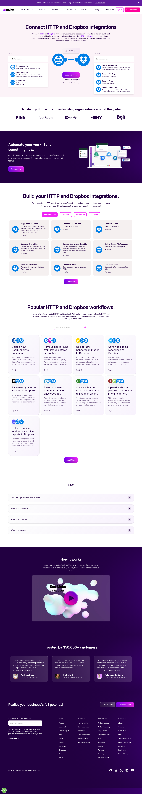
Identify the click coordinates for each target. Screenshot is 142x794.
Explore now (100, 3)
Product (61, 723)
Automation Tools (84, 742)
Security (101, 754)
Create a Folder (108, 81)
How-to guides (83, 723)
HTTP (42, 34)
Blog (99, 738)
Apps (60, 734)
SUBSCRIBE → (14, 738)
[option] (28, 67)
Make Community (104, 727)
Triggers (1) (66, 214)
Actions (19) (80, 214)
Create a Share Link (109, 88)
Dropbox (51, 34)
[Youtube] (132, 770)
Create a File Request (110, 74)
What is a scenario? (19, 508)
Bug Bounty (122, 750)
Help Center (102, 731)
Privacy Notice (37, 734)
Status (61, 754)
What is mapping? (19, 530)
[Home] (8, 9)
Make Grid (62, 738)
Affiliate (100, 746)
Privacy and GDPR (124, 742)
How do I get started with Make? (25, 498)
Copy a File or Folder (109, 65)
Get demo (62, 746)
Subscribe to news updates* (19, 718)
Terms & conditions (125, 738)
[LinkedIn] (126, 770)
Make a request (22, 73)
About (120, 723)
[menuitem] (27, 9)
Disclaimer (121, 746)
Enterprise (62, 750)
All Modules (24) (50, 214)
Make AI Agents (64, 731)
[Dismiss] (138, 3)
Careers (121, 727)
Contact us (122, 731)
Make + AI (62, 727)
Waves (61, 758)
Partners (101, 750)
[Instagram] (116, 770)
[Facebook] (110, 770)
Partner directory (84, 734)
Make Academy (103, 723)
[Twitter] (121, 770)
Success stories (83, 727)
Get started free (132, 10)
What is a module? (19, 519)
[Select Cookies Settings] (4, 790)
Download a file (22, 66)
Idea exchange (83, 738)
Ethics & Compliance (125, 754)
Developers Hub (104, 734)
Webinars (101, 742)
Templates (81, 731)
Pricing (96, 10)
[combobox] (10, 59)
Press (120, 734)
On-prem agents (103, 758)
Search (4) (94, 214)
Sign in (119, 10)
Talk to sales (109, 10)
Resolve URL (21, 80)
